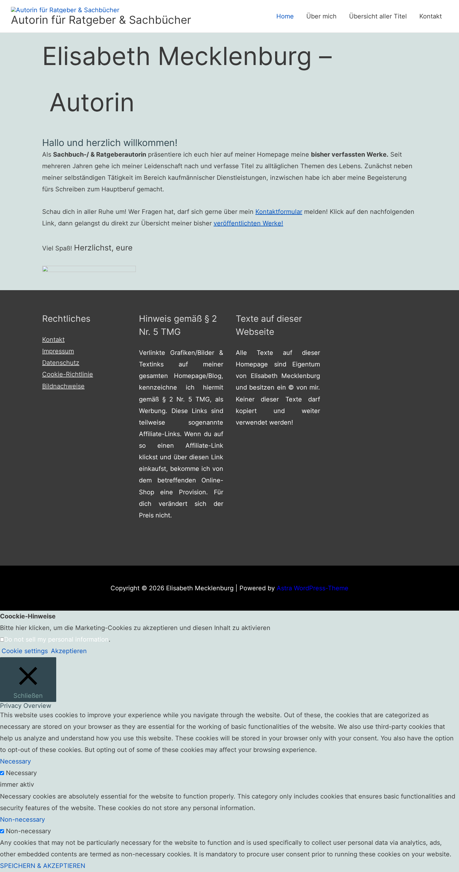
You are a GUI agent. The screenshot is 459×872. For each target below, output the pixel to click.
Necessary (21, 773)
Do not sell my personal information (56, 639)
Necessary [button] (15, 761)
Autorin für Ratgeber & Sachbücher (101, 19)
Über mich (321, 16)
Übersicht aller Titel (378, 16)
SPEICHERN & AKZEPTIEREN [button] (42, 865)
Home (285, 16)
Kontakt (430, 16)
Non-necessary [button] (22, 819)
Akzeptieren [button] (69, 651)
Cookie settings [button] (25, 651)
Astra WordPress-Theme (312, 588)
